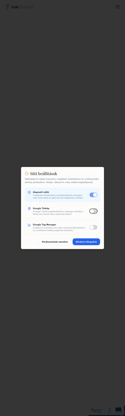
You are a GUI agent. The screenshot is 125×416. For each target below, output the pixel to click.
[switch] (93, 195)
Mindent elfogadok (86, 241)
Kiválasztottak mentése (55, 241)
